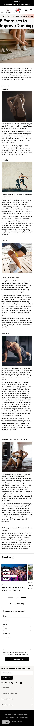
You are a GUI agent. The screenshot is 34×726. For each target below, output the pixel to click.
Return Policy (14, 717)
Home (3, 16)
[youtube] (21, 683)
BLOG (9, 16)
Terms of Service (17, 721)
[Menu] (31, 10)
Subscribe (6, 677)
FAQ (7, 717)
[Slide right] (23, 598)
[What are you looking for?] (26, 10)
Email (5, 625)
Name (5, 616)
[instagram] (16, 683)
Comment (6, 633)
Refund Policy (24, 717)
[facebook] (12, 683)
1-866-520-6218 (17, 1)
